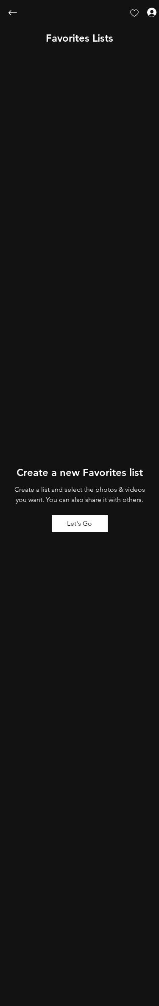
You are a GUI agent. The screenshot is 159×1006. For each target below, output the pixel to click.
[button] (79, 38)
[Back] (19, 12)
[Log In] (144, 12)
